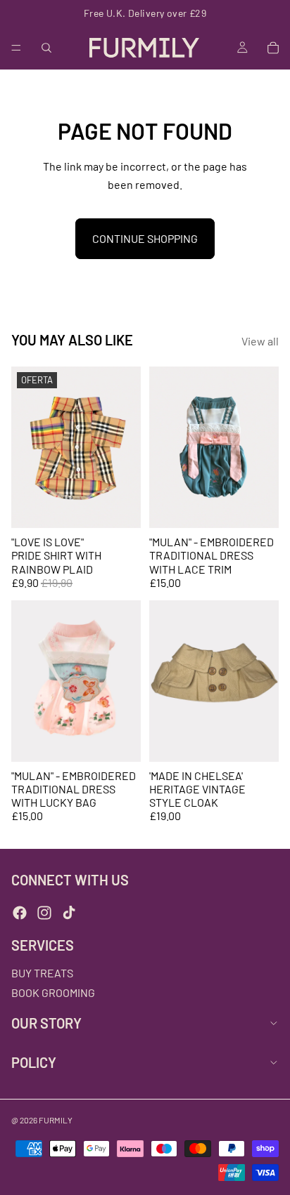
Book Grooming (53, 992)
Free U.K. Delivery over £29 (145, 13)
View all (260, 341)
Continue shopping (145, 238)
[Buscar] (46, 47)
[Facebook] (19, 912)
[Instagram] (44, 912)
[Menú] (16, 48)
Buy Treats (42, 973)
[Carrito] (273, 47)
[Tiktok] (69, 912)
